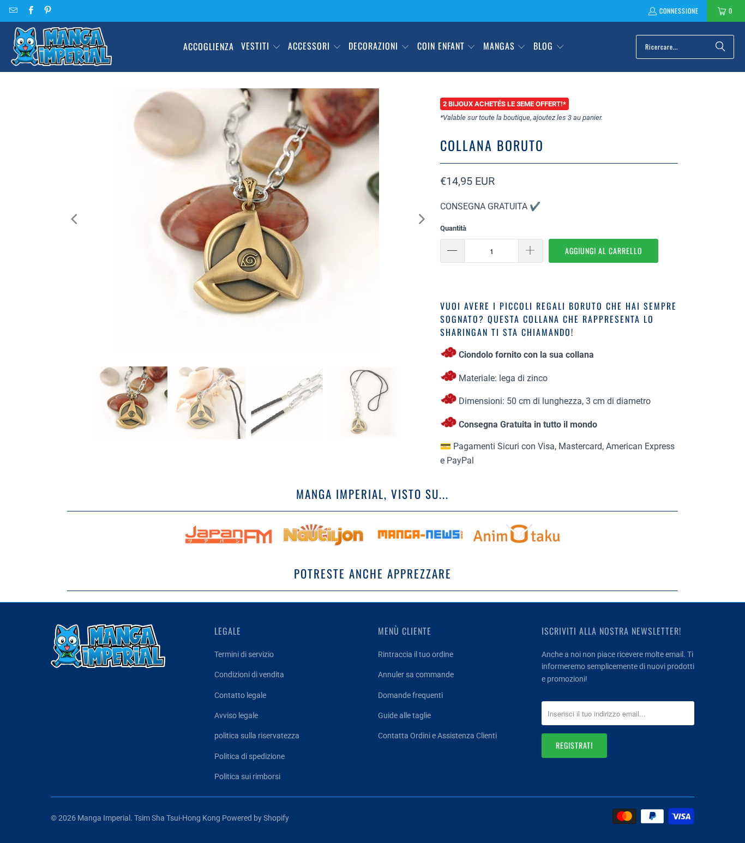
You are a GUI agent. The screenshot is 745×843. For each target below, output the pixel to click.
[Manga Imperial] (61, 47)
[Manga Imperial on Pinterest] (47, 10)
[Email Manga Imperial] (12, 10)
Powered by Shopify (255, 818)
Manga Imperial (103, 818)
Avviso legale (236, 715)
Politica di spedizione (249, 756)
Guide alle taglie (404, 715)
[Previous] (75, 219)
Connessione (679, 10)
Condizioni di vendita (249, 674)
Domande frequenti (410, 695)
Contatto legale (240, 695)
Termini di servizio (244, 654)
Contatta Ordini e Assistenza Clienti (437, 735)
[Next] (421, 219)
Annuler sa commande (416, 674)
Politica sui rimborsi (247, 776)
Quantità (453, 228)
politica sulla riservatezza (256, 735)
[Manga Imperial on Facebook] (29, 10)
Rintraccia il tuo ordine (415, 654)
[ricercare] (720, 47)
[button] (261, 47)
